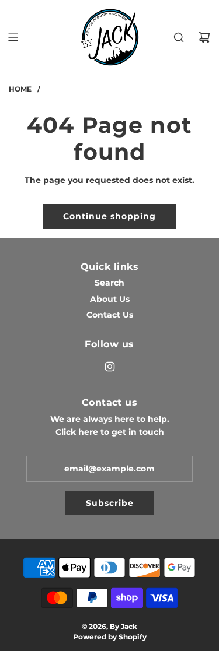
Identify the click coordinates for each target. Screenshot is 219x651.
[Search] (179, 37)
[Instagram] (110, 366)
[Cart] (204, 37)
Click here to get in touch (109, 432)
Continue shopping (109, 216)
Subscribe (110, 503)
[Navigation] (13, 37)
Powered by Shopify (110, 636)
